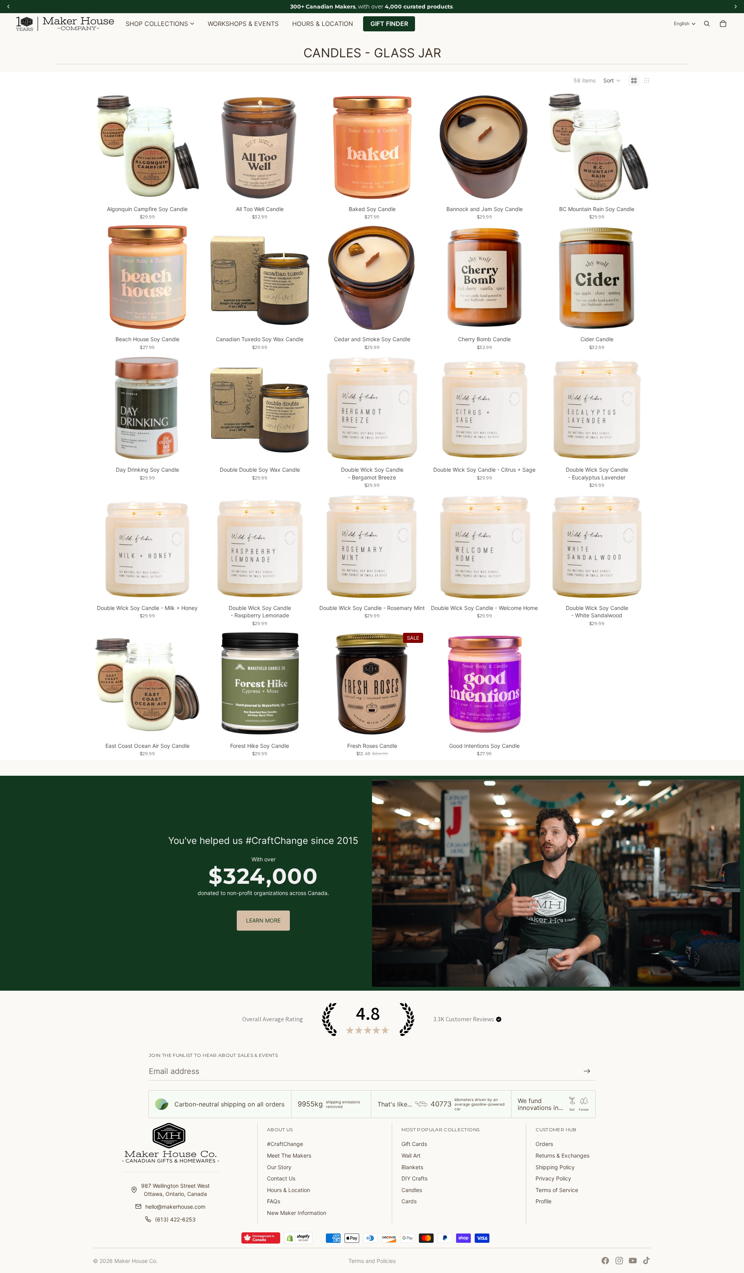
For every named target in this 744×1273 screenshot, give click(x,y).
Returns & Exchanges (562, 1155)
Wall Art (410, 1155)
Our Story (279, 1167)
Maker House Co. (136, 1261)
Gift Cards (414, 1144)
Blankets (412, 1167)
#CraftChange (285, 1144)
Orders (544, 1144)
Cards (409, 1201)
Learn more (263, 920)
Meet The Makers (289, 1155)
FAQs (273, 1201)
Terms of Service (557, 1190)
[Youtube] (632, 1260)
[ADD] (189, 189)
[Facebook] (605, 1260)
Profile (543, 1201)
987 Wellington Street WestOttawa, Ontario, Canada (175, 1189)
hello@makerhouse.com (175, 1206)
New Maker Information (296, 1212)
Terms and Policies (372, 1261)
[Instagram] (619, 1260)
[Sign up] (587, 1071)
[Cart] (723, 23)
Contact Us (281, 1178)
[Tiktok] (646, 1260)
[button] (612, 80)
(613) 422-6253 (175, 1219)
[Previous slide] (104, 147)
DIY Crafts (414, 1178)
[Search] (706, 23)
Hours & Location (288, 1190)
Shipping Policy (555, 1167)
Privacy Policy (553, 1178)
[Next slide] (190, 147)
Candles (411, 1190)
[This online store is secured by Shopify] (298, 1238)
